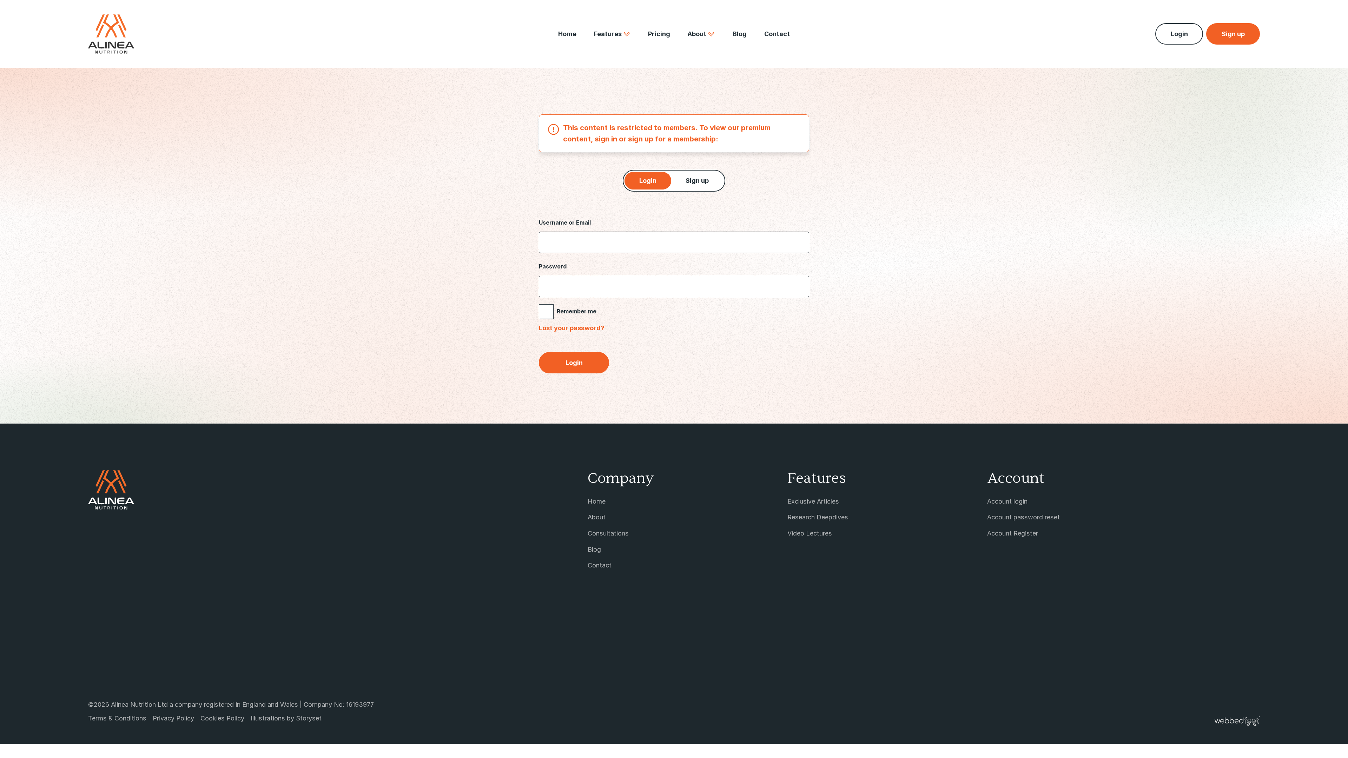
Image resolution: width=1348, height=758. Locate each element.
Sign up (697, 180)
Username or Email (565, 222)
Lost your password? (571, 328)
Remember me (576, 311)
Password (553, 266)
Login (1179, 34)
